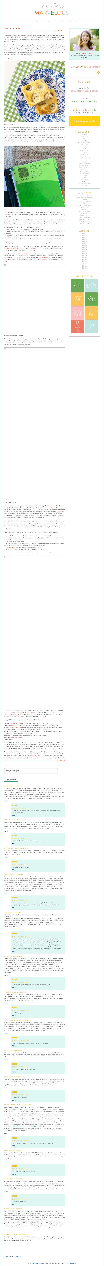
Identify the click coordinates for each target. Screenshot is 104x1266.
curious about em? (47, 21)
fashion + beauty (84, 150)
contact (35, 21)
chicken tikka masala (16, 723)
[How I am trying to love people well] (91, 305)
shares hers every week (33, 756)
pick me (84, 175)
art (84, 138)
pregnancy (84, 179)
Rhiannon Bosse (84, 221)
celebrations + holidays (84, 142)
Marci (6, 1209)
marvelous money (84, 165)
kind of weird (12, 547)
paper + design (84, 173)
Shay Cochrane (84, 223)
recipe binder (34, 248)
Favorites (69, 21)
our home (84, 169)
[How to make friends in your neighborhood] (77, 305)
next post (18, 1256)
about (28, 21)
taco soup (12, 725)
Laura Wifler (84, 207)
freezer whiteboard (27, 712)
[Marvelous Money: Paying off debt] (91, 333)
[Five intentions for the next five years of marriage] (91, 291)
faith (84, 148)
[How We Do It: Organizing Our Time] (77, 291)
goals (85, 152)
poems (84, 177)
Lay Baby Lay (84, 209)
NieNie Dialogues (84, 217)
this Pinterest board (42, 257)
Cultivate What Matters (84, 197)
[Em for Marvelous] (52, 18)
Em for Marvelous (37, 1263)
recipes (84, 181)
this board (44, 259)
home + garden (84, 156)
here (8, 214)
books (84, 140)
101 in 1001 (84, 134)
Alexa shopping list (15, 714)
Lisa (5, 912)
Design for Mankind (84, 201)
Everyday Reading (84, 203)
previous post (9, 1256)
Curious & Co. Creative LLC (68, 1263)
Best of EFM (59, 21)
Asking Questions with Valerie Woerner (84, 196)
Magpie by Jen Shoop (84, 211)
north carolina (84, 167)
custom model (54, 506)
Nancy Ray (84, 213)
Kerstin (7, 786)
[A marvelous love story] (91, 319)
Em (13, 808)
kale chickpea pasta (16, 737)
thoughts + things (84, 183)
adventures (84, 136)
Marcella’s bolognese (16, 727)
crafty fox (84, 144)
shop (76, 21)
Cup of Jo (84, 199)
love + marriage (84, 164)
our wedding (84, 171)
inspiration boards (84, 158)
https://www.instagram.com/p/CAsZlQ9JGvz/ (25, 1127)
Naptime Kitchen (84, 215)
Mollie (6, 874)
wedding (84, 185)
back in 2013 (26, 35)
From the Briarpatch (84, 205)
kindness (84, 160)
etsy (84, 146)
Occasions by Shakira (84, 219)
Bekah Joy (8, 1234)
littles (84, 162)
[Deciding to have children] (77, 319)
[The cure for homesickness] (77, 333)
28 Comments (60, 760)
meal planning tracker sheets (12, 248)
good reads (84, 154)
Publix (60, 511)
